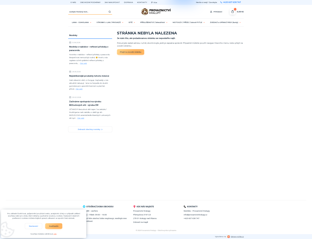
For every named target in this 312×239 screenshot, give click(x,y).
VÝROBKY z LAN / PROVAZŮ (109, 22)
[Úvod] (156, 11)
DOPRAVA (128, 2)
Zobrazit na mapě (140, 222)
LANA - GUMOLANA (80, 22)
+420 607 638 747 (232, 2)
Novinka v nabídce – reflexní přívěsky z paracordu (88, 48)
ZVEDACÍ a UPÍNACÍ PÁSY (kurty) (224, 22)
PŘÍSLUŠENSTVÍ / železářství (152, 22)
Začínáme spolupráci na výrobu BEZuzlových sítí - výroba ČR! (85, 103)
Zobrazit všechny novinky (89, 129)
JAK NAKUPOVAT (112, 2)
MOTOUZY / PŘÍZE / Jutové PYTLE (187, 22)
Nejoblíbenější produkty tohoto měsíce (89, 76)
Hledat (109, 11)
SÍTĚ (130, 22)
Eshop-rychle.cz (237, 237)
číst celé (83, 63)
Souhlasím (53, 226)
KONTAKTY (142, 2)
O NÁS (73, 2)
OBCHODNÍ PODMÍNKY (90, 2)
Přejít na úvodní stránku (130, 52)
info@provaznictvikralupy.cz (195, 214)
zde (55, 234)
